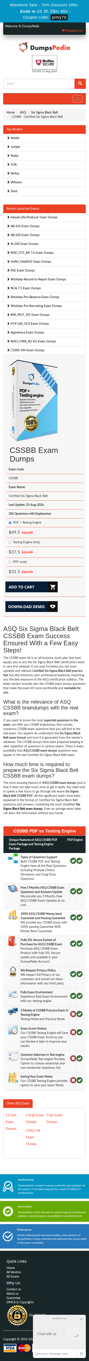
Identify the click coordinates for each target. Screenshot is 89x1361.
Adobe (14, 138)
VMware (16, 182)
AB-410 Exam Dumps (25, 226)
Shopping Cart (74, 30)
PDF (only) (20, 562)
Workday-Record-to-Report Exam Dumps (38, 279)
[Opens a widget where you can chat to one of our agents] (59, 1336)
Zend (13, 191)
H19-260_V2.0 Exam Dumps (29, 323)
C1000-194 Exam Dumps (27, 350)
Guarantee (13, 1298)
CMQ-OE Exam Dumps (33, 1137)
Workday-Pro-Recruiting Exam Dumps (36, 306)
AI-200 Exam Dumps (24, 244)
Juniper (15, 147)
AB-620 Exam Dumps (25, 235)
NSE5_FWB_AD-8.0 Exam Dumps (33, 341)
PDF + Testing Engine (27, 522)
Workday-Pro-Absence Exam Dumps (34, 297)
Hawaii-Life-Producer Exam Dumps (33, 217)
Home (10, 112)
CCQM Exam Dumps (11, 1121)
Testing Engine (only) (26, 542)
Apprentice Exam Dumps (27, 332)
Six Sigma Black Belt (44, 112)
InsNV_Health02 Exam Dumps (30, 261)
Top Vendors (14, 129)
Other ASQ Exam (17, 1103)
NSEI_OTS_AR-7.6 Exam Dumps (32, 252)
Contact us (13, 1289)
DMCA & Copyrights (20, 1302)
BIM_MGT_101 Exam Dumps (29, 314)
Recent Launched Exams (22, 208)
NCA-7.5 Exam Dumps (25, 288)
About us (12, 1293)
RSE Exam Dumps (22, 270)
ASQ (23, 112)
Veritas (14, 173)
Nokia (14, 155)
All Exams (12, 1276)
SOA (13, 164)
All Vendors (13, 1272)
